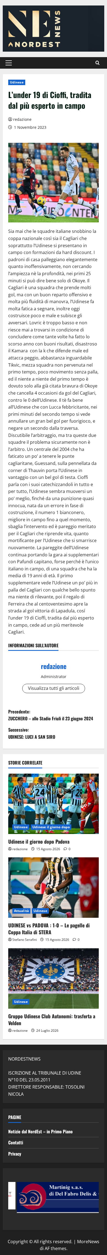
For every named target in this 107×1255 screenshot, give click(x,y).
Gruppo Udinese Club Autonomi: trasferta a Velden (51, 1020)
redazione (22, 119)
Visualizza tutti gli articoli (53, 688)
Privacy (14, 1153)
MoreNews (88, 1242)
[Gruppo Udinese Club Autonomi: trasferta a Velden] (53, 978)
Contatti (15, 1142)
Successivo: (31, 733)
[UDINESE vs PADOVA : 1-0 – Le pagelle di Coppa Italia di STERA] (53, 887)
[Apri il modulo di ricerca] (97, 63)
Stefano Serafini (24, 939)
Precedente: (50, 715)
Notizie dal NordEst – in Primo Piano (40, 1131)
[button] (9, 63)
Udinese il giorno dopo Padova (38, 841)
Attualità (21, 910)
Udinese (17, 82)
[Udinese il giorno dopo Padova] (53, 804)
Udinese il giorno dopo (51, 827)
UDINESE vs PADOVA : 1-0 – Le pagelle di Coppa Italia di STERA (49, 929)
